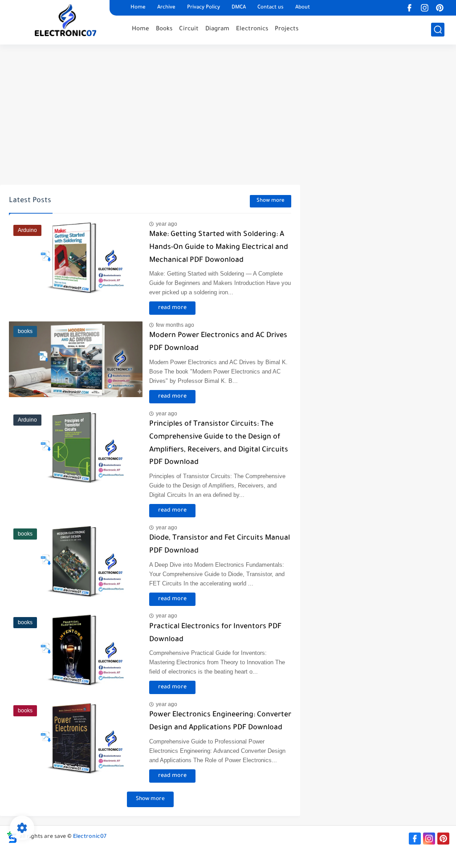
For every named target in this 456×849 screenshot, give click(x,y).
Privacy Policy (203, 8)
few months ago (175, 325)
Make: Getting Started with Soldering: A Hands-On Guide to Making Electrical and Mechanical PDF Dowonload (218, 247)
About (302, 8)
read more (172, 308)
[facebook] (409, 8)
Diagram (217, 29)
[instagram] (424, 8)
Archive (166, 8)
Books (164, 29)
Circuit (189, 29)
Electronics (252, 29)
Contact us (270, 8)
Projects (286, 29)
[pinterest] (440, 8)
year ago (166, 224)
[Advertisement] (228, 115)
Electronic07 (89, 837)
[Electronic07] (67, 21)
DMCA (239, 8)
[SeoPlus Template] (12, 837)
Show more (270, 201)
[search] (437, 30)
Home (138, 8)
